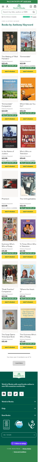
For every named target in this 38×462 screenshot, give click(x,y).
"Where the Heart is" (26, 290)
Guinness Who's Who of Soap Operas (8, 245)
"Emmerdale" (24, 57)
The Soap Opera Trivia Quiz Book (8, 336)
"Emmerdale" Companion (7, 105)
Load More (18, 363)
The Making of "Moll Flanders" (8, 58)
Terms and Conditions (19, 452)
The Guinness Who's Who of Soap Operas (27, 336)
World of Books (15, 448)
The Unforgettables (25, 200)
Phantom (5, 199)
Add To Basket (9, 71)
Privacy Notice (26, 448)
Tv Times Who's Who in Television (26, 245)
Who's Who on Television (25, 152)
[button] (3, 6)
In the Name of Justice (8, 152)
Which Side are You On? (27, 105)
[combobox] (18, 12)
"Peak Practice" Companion (8, 290)
